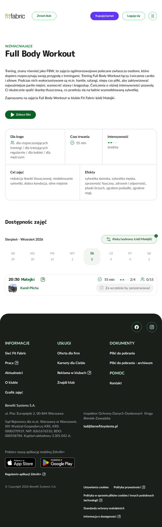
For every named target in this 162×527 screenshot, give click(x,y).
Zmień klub (44, 15)
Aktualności (14, 373)
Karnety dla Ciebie (71, 363)
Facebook (137, 327)
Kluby (131, 239)
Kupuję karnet (104, 15)
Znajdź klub (66, 382)
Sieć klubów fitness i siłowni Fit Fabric (15, 16)
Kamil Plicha (29, 288)
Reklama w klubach (71, 373)
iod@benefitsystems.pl (101, 426)
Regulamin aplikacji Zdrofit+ (23, 474)
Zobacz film (23, 114)
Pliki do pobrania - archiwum (131, 363)
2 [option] (92, 256)
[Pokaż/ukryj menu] (152, 16)
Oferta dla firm (68, 353)
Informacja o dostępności (100, 516)
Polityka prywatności (127, 487)
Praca (9, 363)
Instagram (152, 327)
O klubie (11, 382)
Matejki (27, 279)
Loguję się (133, 15)
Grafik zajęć (14, 392)
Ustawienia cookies (96, 487)
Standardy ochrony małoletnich (104, 508)
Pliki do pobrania (122, 353)
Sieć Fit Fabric (15, 353)
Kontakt (116, 383)
